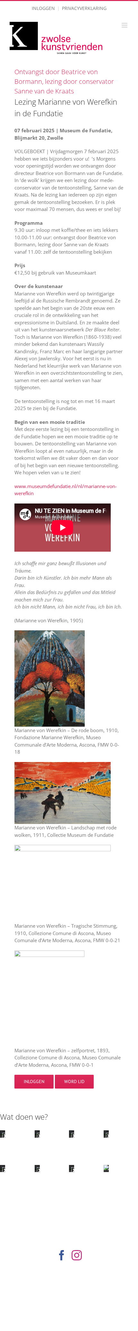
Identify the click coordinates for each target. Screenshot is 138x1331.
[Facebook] (61, 1255)
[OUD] (2, 1134)
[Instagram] (77, 1255)
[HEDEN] (71, 1134)
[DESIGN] (2, 1168)
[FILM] (71, 1168)
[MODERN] (37, 1134)
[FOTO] (37, 1168)
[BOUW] (106, 1134)
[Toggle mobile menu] (125, 25)
